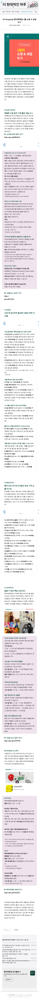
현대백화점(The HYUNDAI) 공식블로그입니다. (15, 975)
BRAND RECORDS (14, 25)
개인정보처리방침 (28, 995)
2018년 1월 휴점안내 (8, 958)
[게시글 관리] (10, 930)
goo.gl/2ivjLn (9, 299)
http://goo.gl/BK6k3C (12, 137)
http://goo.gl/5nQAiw (12, 893)
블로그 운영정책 (20, 995)
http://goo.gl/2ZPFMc (12, 741)
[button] (22, 146)
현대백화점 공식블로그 (12, 972)
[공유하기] (8, 930)
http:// (6, 296)
